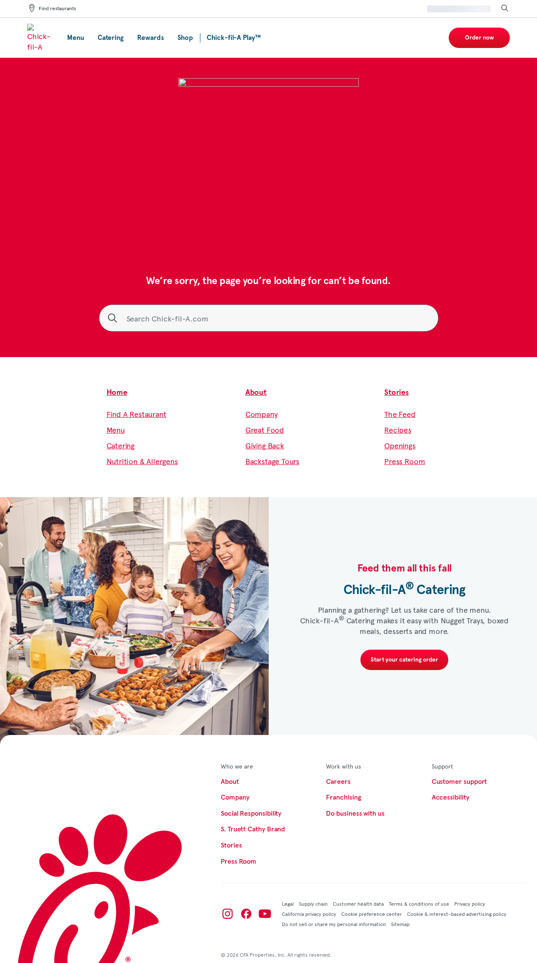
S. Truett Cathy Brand (253, 829)
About (256, 393)
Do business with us (355, 813)
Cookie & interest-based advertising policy (456, 913)
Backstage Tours (272, 461)
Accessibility (451, 797)
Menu (116, 429)
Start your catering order (404, 660)
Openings (400, 445)
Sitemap (400, 924)
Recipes (397, 429)
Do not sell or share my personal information (334, 924)
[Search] (505, 8)
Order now (479, 38)
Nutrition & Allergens (142, 461)
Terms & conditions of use (419, 903)
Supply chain (313, 903)
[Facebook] (246, 914)
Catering (121, 445)
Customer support (459, 781)
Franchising (343, 797)
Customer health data (358, 903)
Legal (288, 903)
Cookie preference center (371, 913)
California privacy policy (309, 913)
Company (261, 413)
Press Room (404, 461)
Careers (338, 781)
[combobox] (269, 318)
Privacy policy (469, 903)
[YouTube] (265, 914)
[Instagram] (227, 914)
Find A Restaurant (136, 413)
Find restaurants (57, 8)
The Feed (400, 413)
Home (117, 393)
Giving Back (264, 445)
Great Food (264, 429)
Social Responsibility (251, 813)
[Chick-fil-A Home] (40, 38)
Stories (396, 393)
